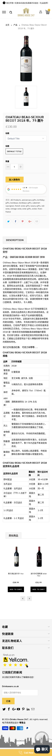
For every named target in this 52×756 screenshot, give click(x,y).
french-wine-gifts (22, 205)
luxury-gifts (36, 205)
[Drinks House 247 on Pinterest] (23, 709)
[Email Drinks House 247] (33, 709)
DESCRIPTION (15, 240)
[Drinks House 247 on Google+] (14, 709)
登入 (40, 11)
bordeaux (14, 202)
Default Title (14, 151)
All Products (16, 199)
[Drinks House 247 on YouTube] (19, 709)
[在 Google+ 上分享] (30, 221)
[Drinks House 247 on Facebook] (9, 709)
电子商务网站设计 (10, 722)
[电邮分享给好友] (37, 221)
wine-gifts (26, 208)
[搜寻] (10, 11)
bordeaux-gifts (25, 202)
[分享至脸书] (15, 221)
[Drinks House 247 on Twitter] (4, 709)
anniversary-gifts (29, 199)
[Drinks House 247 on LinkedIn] (28, 709)
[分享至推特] (8, 221)
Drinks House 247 (19, 719)
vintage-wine (15, 208)
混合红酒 (15, 347)
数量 (7, 161)
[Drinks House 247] (26, 13)
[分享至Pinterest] (23, 221)
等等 (32, 347)
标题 (7, 133)
